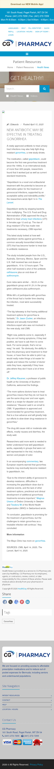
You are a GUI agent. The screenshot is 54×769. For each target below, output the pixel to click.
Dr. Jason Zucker (24, 318)
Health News (16, 95)
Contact (6, 700)
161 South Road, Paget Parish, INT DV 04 (27, 12)
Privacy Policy (36, 764)
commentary (32, 461)
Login (11, 35)
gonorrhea (20, 152)
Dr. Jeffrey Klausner (16, 378)
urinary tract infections (31, 218)
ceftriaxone (12, 272)
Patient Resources (25, 67)
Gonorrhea (8, 621)
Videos (34, 95)
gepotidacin (34, 158)
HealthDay (22, 588)
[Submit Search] (44, 88)
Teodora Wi (16, 504)
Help (23, 28)
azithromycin (13, 275)
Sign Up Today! (41, 31)
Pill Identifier (34, 28)
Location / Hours (24, 31)
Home (10, 67)
